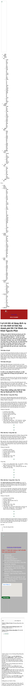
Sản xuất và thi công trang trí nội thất (7, 73)
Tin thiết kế (7, 168)
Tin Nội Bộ (6, 172)
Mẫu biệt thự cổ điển (7, 134)
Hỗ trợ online (14, 314)
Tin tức (5, 294)
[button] (4, 183)
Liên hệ (5, 307)
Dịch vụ (5, 188)
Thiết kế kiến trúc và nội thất (7, 63)
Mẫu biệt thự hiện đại (7, 147)
